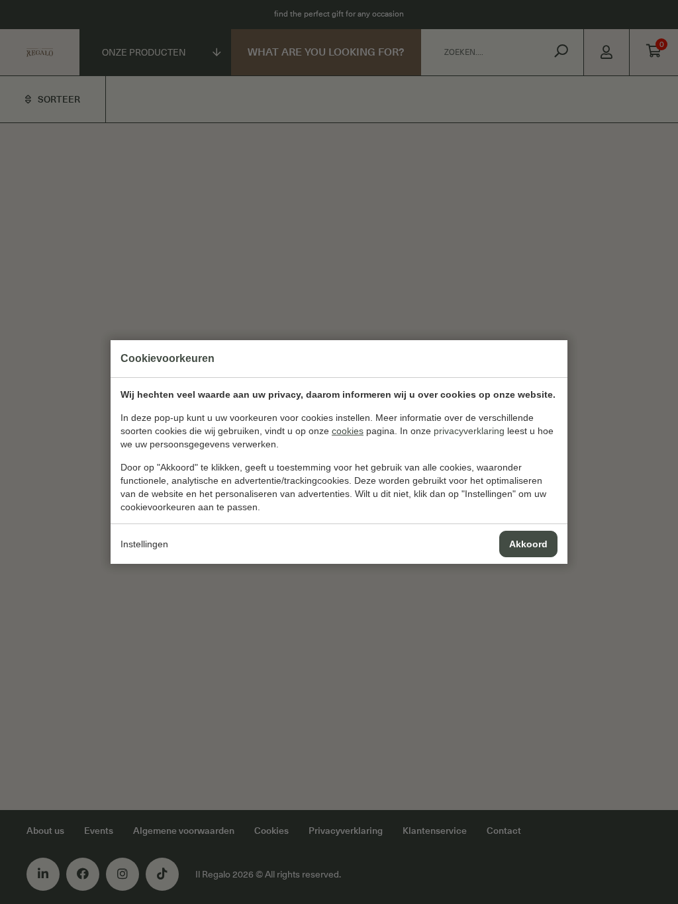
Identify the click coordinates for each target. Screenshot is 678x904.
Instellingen (144, 544)
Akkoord (528, 544)
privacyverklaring (469, 431)
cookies (347, 431)
